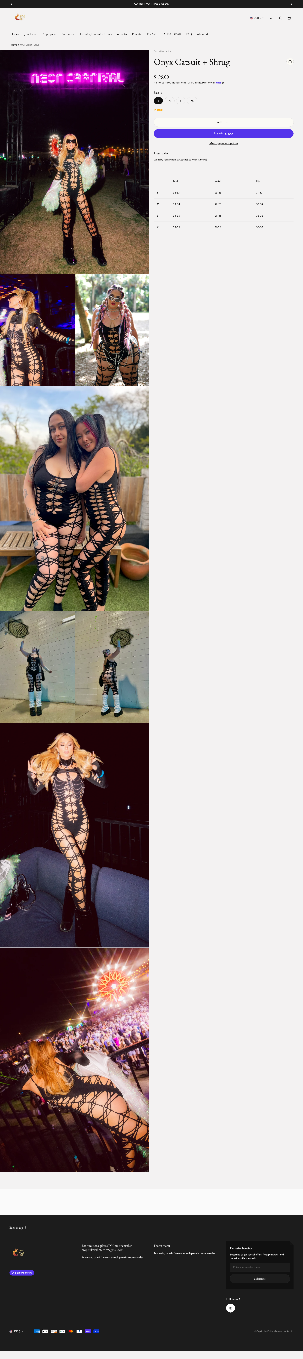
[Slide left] (11, 4)
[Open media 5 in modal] (74, 498)
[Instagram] (230, 1308)
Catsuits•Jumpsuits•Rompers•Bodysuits (103, 34)
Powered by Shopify (284, 1331)
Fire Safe (152, 34)
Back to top (16, 1228)
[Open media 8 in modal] (74, 835)
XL (192, 100)
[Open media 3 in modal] (37, 330)
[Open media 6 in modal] (37, 667)
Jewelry (29, 34)
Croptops (47, 34)
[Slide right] (292, 4)
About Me (203, 34)
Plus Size (137, 34)
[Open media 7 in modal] (112, 667)
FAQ (189, 34)
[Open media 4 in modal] (112, 330)
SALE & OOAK (171, 34)
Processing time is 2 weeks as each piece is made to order (112, 1257)
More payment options (223, 143)
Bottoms (66, 34)
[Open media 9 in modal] (74, 1060)
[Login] (280, 18)
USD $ (257, 17)
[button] (271, 18)
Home (16, 34)
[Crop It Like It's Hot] (20, 18)
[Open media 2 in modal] (74, 162)
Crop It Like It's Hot (264, 1331)
